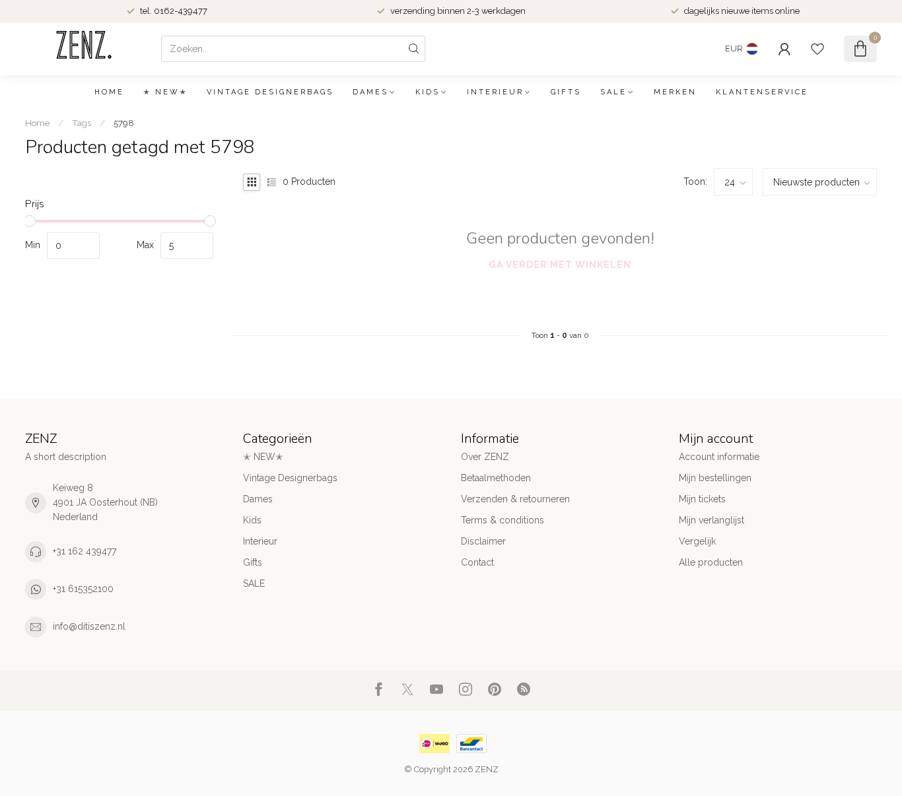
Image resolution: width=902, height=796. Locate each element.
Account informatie (719, 456)
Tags (81, 122)
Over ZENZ (485, 456)
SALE (613, 92)
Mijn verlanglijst (711, 520)
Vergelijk (697, 541)
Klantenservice (762, 92)
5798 (124, 122)
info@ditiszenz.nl (89, 626)
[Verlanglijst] (817, 49)
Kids (427, 92)
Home (109, 92)
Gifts (566, 92)
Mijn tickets (702, 499)
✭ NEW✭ (165, 92)
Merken (675, 92)
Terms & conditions (502, 520)
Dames (370, 92)
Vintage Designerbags (270, 92)
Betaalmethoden (496, 478)
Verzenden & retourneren (515, 499)
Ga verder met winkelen (560, 264)
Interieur (495, 92)
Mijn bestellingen (715, 478)
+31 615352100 (83, 588)
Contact (477, 562)
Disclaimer (483, 541)
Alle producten (711, 562)
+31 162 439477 (84, 551)
